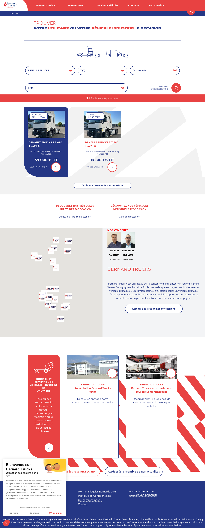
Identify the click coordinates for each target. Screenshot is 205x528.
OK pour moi (55, 513)
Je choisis (34, 513)
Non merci (13, 513)
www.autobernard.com (142, 491)
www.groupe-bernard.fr (143, 495)
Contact (83, 504)
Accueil (14, 13)
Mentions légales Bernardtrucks (97, 491)
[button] (6, 523)
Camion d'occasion (129, 216)
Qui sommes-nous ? (90, 500)
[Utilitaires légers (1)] (114, 53)
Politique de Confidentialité (94, 495)
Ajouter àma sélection (38, 115)
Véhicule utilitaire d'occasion (75, 216)
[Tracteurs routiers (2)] (85, 51)
